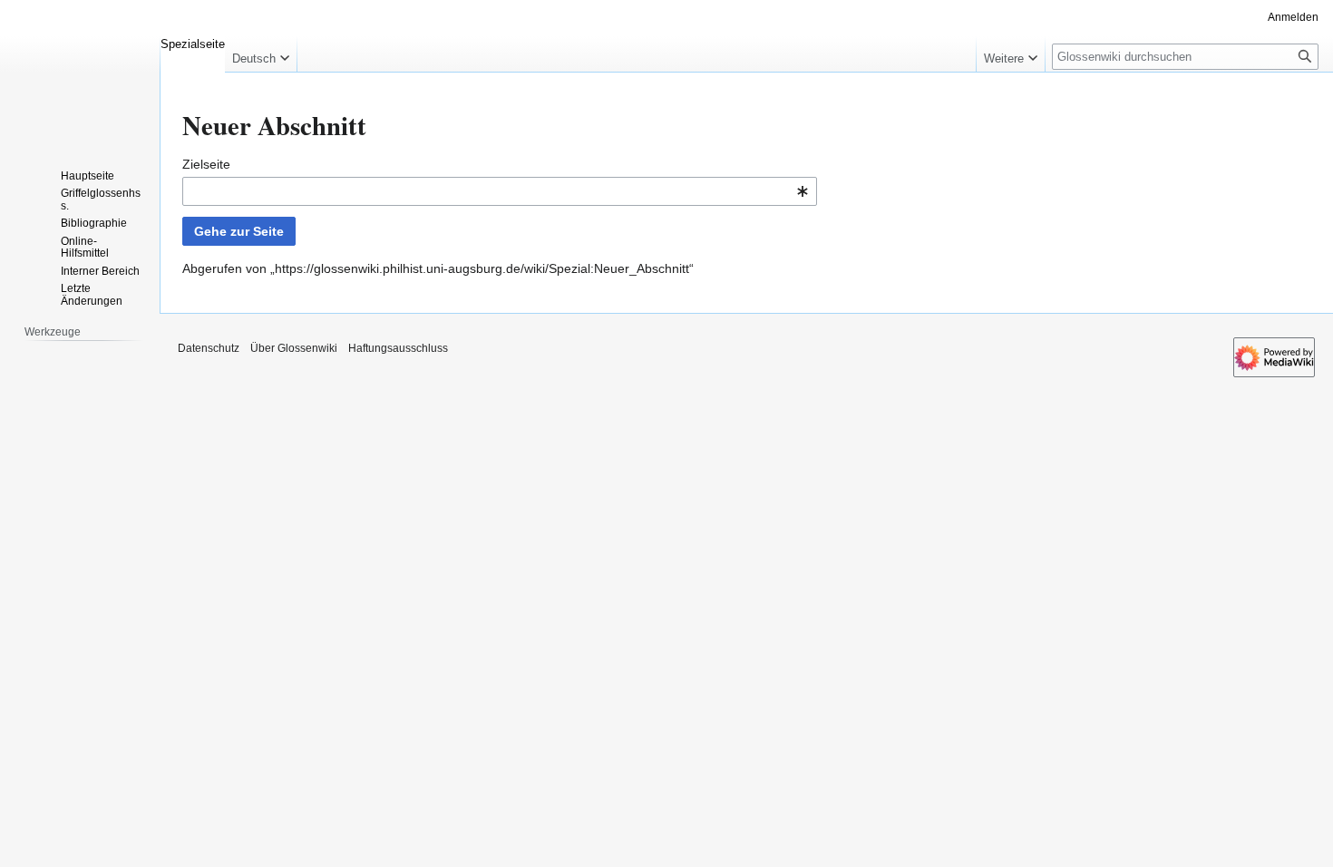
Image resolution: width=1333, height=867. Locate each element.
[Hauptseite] (79, 72)
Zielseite (206, 164)
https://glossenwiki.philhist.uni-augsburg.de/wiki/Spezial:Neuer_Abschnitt (482, 268)
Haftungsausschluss (398, 348)
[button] (261, 54)
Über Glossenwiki (293, 348)
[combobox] (499, 191)
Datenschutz (208, 348)
